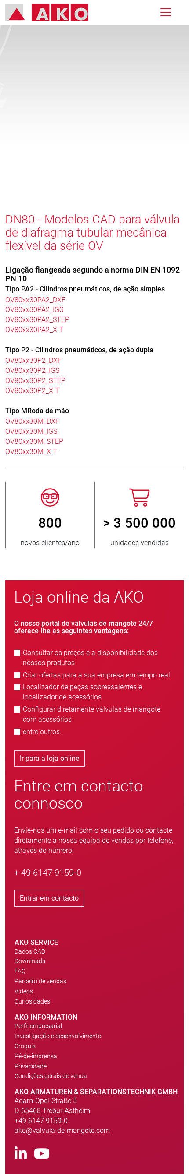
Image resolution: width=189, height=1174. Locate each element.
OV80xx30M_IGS (31, 431)
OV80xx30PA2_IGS (34, 309)
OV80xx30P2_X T (32, 391)
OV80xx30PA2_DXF (35, 300)
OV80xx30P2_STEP (35, 380)
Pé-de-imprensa (36, 1056)
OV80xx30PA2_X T (34, 330)
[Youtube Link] (42, 1154)
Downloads (30, 961)
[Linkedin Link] (21, 1154)
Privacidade (31, 1066)
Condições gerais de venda (51, 1075)
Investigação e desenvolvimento (58, 1035)
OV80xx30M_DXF (32, 421)
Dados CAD (30, 951)
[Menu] (165, 12)
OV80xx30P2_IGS (32, 370)
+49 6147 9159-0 (41, 1121)
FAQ (20, 971)
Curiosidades (32, 1001)
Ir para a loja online (49, 758)
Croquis (25, 1046)
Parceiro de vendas (40, 981)
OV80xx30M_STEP (34, 441)
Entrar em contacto (49, 898)
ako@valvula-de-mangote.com (62, 1130)
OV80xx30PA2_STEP (37, 320)
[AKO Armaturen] (53, 12)
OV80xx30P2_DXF (33, 360)
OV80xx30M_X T (31, 451)
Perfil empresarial (38, 1025)
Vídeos (24, 991)
